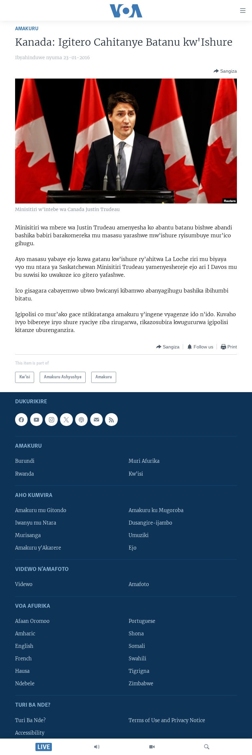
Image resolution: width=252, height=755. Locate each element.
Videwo (23, 585)
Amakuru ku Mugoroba (156, 510)
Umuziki (139, 535)
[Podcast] (81, 419)
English (24, 646)
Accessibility (29, 733)
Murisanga (28, 535)
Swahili (137, 659)
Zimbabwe (141, 684)
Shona (136, 634)
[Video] (152, 747)
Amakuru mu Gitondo (40, 510)
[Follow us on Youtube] (36, 419)
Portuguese (142, 621)
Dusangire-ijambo (150, 523)
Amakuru (26, 29)
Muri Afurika (144, 461)
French (23, 659)
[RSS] (111, 419)
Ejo (132, 548)
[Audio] (97, 747)
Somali (137, 646)
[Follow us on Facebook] (21, 419)
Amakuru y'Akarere (38, 548)
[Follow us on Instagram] (51, 419)
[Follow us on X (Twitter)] (66, 419)
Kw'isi (136, 474)
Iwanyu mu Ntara (35, 523)
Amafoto (139, 585)
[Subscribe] (96, 419)
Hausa (22, 671)
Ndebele (24, 684)
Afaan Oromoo (32, 621)
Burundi (24, 461)
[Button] (225, 71)
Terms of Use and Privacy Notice (167, 720)
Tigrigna (139, 671)
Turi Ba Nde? (30, 720)
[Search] (207, 747)
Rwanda (24, 474)
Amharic (25, 634)
